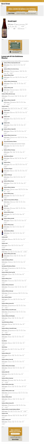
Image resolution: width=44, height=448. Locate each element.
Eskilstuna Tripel (5, 413)
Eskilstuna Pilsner (7, 162)
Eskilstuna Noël (7, 110)
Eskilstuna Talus (7, 122)
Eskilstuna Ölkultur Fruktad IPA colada (9, 309)
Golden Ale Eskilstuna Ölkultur (7, 259)
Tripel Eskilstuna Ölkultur (8, 156)
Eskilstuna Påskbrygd (8, 174)
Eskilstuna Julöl (7, 116)
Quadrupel (6, 205)
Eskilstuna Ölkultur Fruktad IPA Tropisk (9, 328)
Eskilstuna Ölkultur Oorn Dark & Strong (11, 68)
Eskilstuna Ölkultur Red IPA (9, 218)
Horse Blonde (4, 340)
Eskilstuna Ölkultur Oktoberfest (8, 284)
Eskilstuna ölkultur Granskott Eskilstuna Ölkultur (11, 409)
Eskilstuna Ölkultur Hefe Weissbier (8, 315)
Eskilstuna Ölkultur (11, 24)
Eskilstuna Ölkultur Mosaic (9, 181)
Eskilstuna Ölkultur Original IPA (10, 129)
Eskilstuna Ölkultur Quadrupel (7, 378)
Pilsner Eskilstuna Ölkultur (7, 297)
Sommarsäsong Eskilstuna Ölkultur (10, 141)
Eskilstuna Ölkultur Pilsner (9, 75)
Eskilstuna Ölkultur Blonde (7, 396)
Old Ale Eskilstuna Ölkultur (9, 230)
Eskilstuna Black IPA (5, 371)
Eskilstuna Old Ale (5, 106)
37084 (14, 28)
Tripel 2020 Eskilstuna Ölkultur (7, 322)
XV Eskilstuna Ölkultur (8, 168)
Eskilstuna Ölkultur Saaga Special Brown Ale (12, 62)
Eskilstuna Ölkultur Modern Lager (8, 390)
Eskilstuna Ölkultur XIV (6, 353)
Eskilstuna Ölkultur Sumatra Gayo (10, 135)
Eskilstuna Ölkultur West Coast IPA (8, 272)
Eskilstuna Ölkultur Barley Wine (10, 253)
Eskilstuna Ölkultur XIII (6, 334)
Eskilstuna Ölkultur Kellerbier (9, 187)
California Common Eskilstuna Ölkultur (11, 199)
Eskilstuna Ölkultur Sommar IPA (8, 303)
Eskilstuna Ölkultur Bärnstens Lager (8, 93)
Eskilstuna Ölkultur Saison (9, 193)
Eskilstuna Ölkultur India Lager (7, 290)
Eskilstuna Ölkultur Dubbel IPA (9, 100)
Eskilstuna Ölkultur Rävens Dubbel (8, 365)
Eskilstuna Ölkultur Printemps (9, 149)
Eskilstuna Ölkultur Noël (8, 87)
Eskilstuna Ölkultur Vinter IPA (7, 359)
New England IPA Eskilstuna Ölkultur (8, 266)
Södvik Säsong (4, 347)
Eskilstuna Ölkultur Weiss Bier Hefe (10, 81)
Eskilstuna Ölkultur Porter (7, 278)
